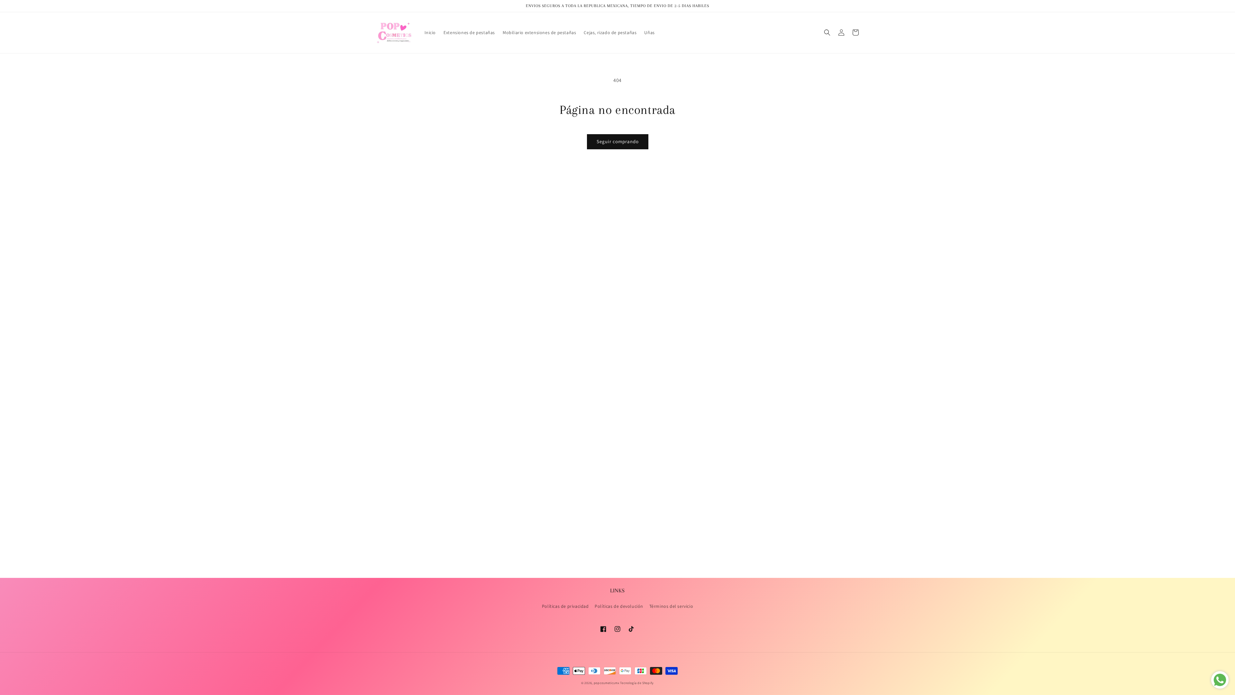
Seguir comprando (618, 141)
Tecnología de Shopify (637, 683)
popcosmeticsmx (606, 683)
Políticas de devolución (619, 606)
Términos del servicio (671, 606)
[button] (827, 32)
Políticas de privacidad (565, 606)
